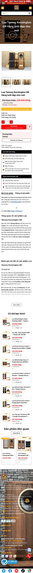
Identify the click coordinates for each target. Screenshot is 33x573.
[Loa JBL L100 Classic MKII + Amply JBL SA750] (6, 336)
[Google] (14, 556)
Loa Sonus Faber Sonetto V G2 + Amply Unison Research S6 (21, 388)
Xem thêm (16, 305)
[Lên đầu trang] (29, 565)
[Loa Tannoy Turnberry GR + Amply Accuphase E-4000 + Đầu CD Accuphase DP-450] (6, 417)
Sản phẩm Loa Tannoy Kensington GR (13, 197)
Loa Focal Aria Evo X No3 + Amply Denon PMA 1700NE (21, 347)
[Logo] (16, 7)
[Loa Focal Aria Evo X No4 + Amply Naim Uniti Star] (6, 404)
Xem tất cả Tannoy (16, 140)
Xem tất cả (16, 433)
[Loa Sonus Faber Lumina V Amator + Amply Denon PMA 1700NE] (6, 376)
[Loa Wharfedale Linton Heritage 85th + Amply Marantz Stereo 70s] (6, 322)
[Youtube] (10, 556)
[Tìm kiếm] (29, 13)
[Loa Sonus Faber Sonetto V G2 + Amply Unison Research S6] (6, 390)
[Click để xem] (16, 61)
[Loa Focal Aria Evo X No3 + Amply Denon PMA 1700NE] (6, 349)
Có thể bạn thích (16, 313)
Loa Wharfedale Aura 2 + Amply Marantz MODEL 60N (20, 361)
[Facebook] (6, 556)
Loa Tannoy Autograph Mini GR (7, 454)
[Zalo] (2, 556)
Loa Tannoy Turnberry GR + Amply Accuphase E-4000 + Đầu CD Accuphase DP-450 (21, 415)
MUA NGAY (14, 127)
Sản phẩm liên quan (16, 428)
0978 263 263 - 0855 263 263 (12, 541)
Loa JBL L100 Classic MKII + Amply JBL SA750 (21, 333)
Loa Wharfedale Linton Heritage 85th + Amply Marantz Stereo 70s (20, 320)
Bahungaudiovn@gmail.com (15, 513)
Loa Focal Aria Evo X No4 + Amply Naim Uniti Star (21, 402)
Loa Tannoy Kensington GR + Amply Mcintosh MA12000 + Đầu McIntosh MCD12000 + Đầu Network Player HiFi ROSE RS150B (24, 454)
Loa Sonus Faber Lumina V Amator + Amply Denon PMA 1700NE (21, 374)
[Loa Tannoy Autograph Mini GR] (9, 444)
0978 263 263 (14, 511)
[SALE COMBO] (16, 2)
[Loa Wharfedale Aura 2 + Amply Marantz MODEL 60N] (6, 363)
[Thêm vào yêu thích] (14, 438)
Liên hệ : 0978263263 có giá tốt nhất (16, 109)
